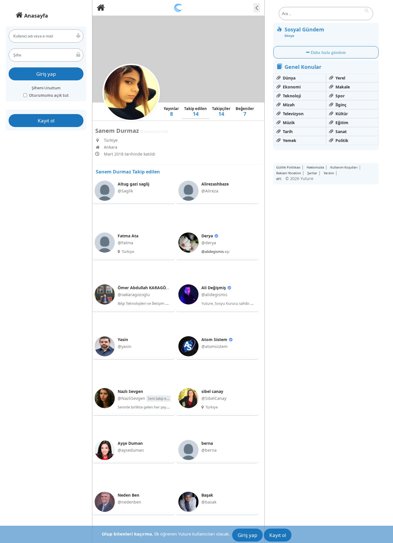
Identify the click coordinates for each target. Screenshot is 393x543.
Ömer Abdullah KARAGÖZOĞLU (149, 287)
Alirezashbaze (215, 184)
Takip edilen (195, 111)
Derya (207, 236)
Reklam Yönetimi (288, 173)
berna (207, 443)
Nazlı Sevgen (130, 391)
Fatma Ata (128, 236)
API (278, 179)
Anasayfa (35, 15)
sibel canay (212, 391)
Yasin (123, 339)
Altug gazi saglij (133, 184)
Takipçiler (221, 111)
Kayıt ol (46, 120)
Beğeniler (245, 111)
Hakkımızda (315, 167)
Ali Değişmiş (214, 287)
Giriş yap (46, 74)
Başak (207, 495)
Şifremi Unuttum (46, 87)
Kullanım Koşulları (344, 167)
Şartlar (312, 173)
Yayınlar (171, 111)
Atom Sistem (214, 339)
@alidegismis (212, 251)
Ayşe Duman (130, 443)
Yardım (329, 173)
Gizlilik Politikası (288, 167)
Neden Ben (128, 495)
